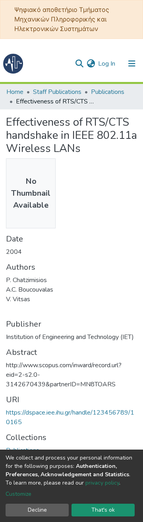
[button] (91, 63)
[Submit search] (79, 63)
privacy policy (102, 483)
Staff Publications (57, 92)
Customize (18, 494)
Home (14, 92)
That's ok (103, 510)
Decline (37, 510)
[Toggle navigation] (132, 64)
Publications (107, 92)
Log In (107, 63)
